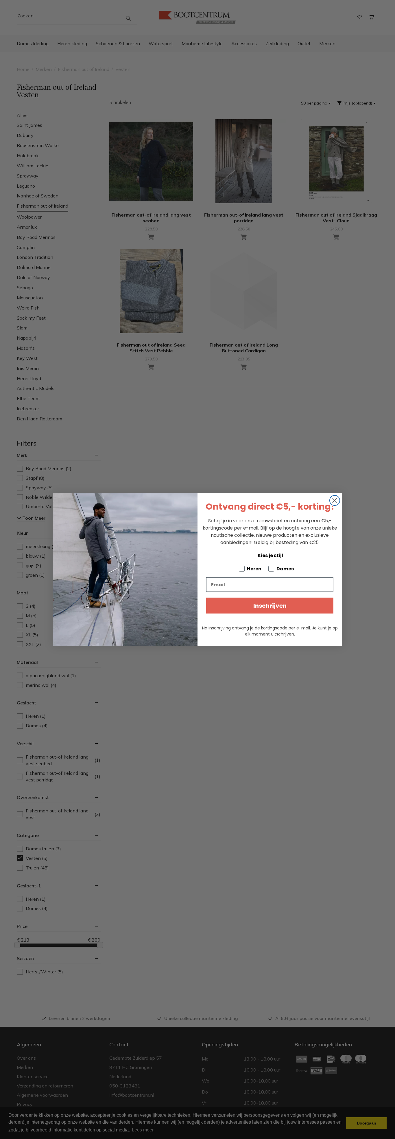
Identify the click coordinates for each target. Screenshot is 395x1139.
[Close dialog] (335, 500)
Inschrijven (270, 606)
